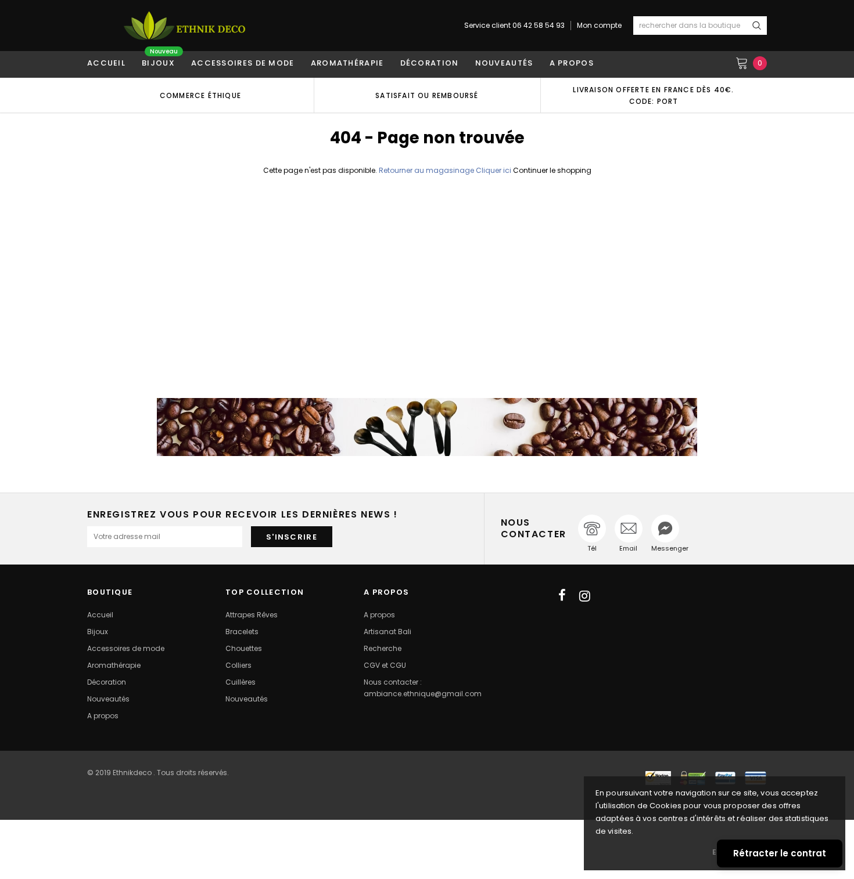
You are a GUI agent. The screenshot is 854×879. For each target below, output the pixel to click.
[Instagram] (584, 595)
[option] (200, 95)
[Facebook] (562, 595)
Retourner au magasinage (426, 170)
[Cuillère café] (427, 427)
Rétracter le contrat (779, 853)
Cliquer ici (494, 170)
